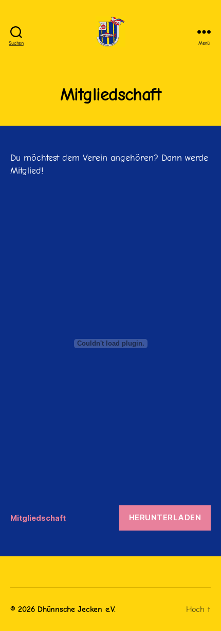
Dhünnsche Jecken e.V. (76, 609)
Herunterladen (165, 517)
